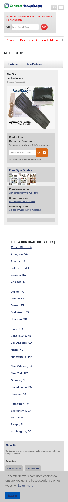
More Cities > (21, 247)
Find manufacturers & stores (22, 201)
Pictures (13, 64)
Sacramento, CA (21, 410)
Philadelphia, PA (21, 387)
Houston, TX (19, 319)
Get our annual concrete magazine (25, 210)
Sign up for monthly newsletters (23, 193)
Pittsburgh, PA (20, 403)
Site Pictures (34, 64)
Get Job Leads (14, 469)
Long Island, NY (21, 335)
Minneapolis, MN (21, 356)
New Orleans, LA (21, 366)
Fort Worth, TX (20, 312)
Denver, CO (18, 298)
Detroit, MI (17, 305)
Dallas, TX (17, 291)
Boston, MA (18, 275)
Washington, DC (21, 431)
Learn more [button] (25, 485)
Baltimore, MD (20, 268)
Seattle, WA (18, 417)
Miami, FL (17, 349)
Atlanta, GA (18, 261)
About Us (10, 445)
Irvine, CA (17, 329)
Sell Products (32, 469)
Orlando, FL (18, 380)
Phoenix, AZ (18, 394)
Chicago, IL (18, 282)
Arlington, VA (19, 254)
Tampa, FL (17, 424)
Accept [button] (12, 495)
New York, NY (19, 373)
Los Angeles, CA (21, 342)
